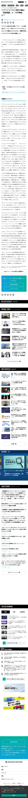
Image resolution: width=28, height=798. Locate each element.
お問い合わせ (7, 785)
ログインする (14, 288)
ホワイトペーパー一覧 (14, 572)
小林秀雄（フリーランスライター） (11, 19)
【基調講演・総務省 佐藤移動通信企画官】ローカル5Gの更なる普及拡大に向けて (15, 674)
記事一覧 (14, 444)
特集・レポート (4, 766)
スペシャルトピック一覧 (14, 361)
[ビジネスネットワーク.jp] (7, 2)
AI (17, 5)
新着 (2, 769)
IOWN (4, 5)
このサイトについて (7, 783)
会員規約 (20, 785)
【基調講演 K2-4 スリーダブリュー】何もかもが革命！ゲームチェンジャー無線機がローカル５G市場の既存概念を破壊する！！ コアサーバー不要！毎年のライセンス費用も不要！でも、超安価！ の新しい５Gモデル (15, 668)
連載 (2, 775)
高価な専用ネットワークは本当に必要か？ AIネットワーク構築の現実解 (15, 662)
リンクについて (14, 785)
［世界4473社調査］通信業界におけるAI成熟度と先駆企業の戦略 (15, 658)
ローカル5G (11, 5)
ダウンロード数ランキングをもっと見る (15, 679)
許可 (14, 795)
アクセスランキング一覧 (12, 643)
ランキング (3, 772)
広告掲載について (20, 783)
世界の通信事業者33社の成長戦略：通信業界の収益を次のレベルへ (15, 654)
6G (21, 5)
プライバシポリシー (20, 790)
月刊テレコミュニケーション (7, 779)
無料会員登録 (14, 284)
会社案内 (13, 783)
